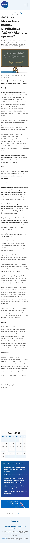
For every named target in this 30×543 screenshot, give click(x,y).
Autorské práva (13, 528)
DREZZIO (4, 538)
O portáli (7, 526)
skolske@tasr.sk (18, 513)
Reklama (20, 526)
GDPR (20, 528)
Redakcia (13, 526)
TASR (16, 531)
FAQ (25, 526)
